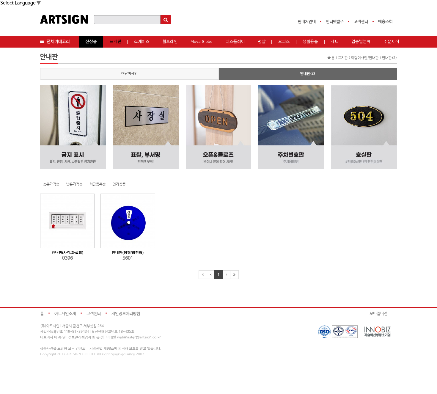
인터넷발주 (335, 21)
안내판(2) (307, 74)
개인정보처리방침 (125, 313)
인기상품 (119, 184)
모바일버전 (378, 313)
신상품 (91, 41)
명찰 (261, 41)
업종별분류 (361, 41)
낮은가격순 (74, 184)
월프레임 (170, 41)
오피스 (284, 41)
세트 (335, 41)
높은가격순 (51, 184)
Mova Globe (202, 41)
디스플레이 (235, 41)
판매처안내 (307, 21)
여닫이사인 (129, 74)
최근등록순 (97, 184)
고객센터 (361, 21)
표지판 (115, 41)
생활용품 (310, 41)
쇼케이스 (142, 41)
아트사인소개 (65, 313)
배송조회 (385, 21)
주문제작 (391, 41)
